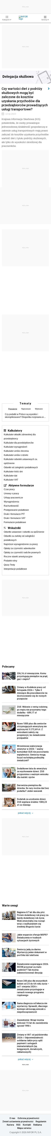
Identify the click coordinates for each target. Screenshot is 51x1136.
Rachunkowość (11, 506)
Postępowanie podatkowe (16, 510)
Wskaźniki (14, 528)
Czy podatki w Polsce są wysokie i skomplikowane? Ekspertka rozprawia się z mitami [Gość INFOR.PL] (25, 416)
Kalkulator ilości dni (13, 471)
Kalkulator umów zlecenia (16, 451)
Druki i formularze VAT (14, 518)
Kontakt (27, 1124)
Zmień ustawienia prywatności (17, 1121)
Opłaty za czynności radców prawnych (22, 552)
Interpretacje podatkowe (15, 569)
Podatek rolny (10, 560)
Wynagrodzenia (11, 502)
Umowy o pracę (11, 493)
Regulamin (41, 1121)
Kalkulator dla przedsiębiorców (19, 443)
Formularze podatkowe (15, 522)
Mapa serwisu (24, 1128)
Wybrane (39, 409)
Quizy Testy (9, 565)
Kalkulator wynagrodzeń (15, 447)
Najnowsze (26, 409)
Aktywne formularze (21, 485)
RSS (18, 1124)
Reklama (37, 1124)
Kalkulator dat (10, 475)
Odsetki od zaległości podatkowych (21, 467)
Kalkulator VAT (11, 480)
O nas (12, 1118)
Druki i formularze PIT (14, 514)
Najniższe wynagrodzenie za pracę (21, 544)
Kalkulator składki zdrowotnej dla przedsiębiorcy (20, 436)
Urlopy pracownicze (13, 497)
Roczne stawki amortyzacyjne (18, 556)
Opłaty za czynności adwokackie (19, 548)
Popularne (12, 409)
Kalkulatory (15, 430)
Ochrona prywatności (28, 1118)
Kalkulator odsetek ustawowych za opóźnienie (20, 461)
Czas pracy (9, 489)
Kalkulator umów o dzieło (16, 455)
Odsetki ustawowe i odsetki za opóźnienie (24, 532)
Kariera (10, 1124)
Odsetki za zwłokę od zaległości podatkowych (19, 538)
